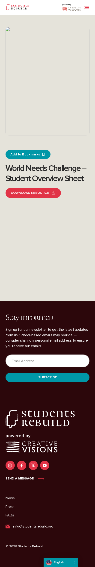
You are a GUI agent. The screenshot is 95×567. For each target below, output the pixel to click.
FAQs (10, 515)
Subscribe (47, 377)
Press (10, 506)
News (10, 498)
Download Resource (30, 193)
